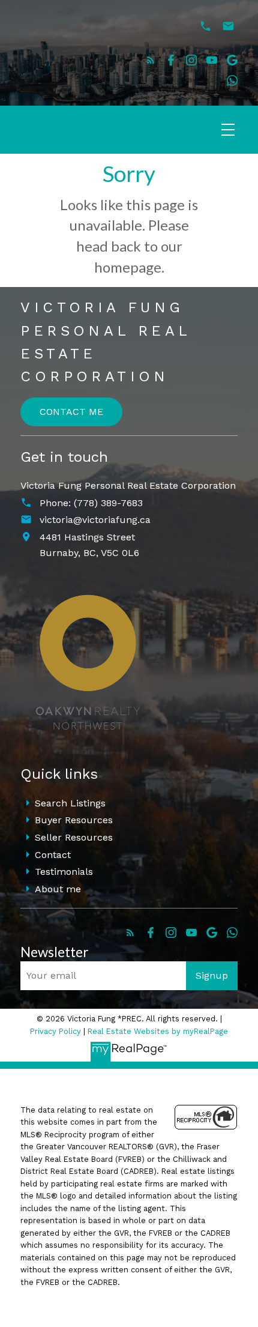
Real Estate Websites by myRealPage (158, 1031)
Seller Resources (74, 837)
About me (58, 889)
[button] (150, 60)
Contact (53, 854)
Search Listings (70, 803)
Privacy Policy (55, 1031)
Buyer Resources (74, 820)
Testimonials (64, 871)
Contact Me (71, 411)
